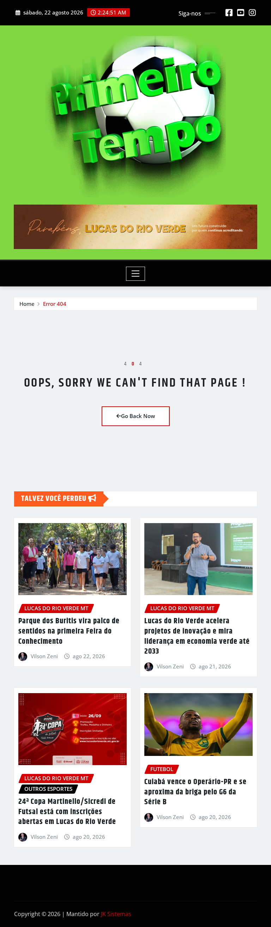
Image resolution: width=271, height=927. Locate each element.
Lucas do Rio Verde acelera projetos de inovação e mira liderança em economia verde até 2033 (197, 636)
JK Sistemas (116, 914)
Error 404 (54, 303)
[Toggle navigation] (135, 274)
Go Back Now (138, 415)
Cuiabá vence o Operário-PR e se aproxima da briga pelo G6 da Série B (195, 792)
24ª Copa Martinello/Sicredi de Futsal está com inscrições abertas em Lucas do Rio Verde (67, 812)
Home (27, 303)
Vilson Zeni (44, 656)
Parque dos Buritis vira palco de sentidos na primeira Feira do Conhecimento (69, 631)
